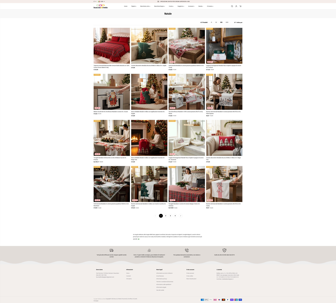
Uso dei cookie (160, 290)
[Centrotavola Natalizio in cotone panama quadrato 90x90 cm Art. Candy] (187, 46)
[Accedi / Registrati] (236, 6)
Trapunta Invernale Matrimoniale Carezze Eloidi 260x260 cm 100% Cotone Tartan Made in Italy (111, 66)
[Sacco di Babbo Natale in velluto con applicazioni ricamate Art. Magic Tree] (149, 138)
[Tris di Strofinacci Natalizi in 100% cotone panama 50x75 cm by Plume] (187, 92)
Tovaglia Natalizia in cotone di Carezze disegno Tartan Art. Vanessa (184, 204)
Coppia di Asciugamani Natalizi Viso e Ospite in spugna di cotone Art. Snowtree (186, 158)
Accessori (191, 6)
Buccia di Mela (102, 298)
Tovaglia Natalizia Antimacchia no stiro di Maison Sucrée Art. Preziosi (110, 158)
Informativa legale (161, 287)
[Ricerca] (232, 6)
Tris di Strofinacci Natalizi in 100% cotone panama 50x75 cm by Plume (186, 112)
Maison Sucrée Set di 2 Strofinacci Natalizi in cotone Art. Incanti (111, 111)
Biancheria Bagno (159, 6)
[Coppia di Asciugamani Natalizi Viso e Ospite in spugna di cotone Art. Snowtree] (187, 138)
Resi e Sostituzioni (191, 278)
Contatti (128, 276)
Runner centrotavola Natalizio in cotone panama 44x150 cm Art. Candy (223, 204)
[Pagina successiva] (181, 216)
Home (125, 6)
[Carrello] (240, 6)
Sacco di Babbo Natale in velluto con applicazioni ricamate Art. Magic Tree (148, 158)
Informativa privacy (161, 278)
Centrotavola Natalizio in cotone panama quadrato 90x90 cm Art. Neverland (111, 204)
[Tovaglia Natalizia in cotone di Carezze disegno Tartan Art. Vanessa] (187, 184)
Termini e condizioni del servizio (164, 281)
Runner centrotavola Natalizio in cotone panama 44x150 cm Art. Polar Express (223, 112)
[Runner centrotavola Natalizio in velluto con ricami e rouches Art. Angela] (149, 184)
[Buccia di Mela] (101, 6)
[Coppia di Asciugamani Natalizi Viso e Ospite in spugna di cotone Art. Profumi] (224, 46)
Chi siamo (210, 6)
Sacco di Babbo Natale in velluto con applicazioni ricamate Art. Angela (148, 112)
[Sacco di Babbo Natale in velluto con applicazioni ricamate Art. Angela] (149, 92)
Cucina (171, 6)
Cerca (127, 273)
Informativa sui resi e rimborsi (164, 273)
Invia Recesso (160, 276)
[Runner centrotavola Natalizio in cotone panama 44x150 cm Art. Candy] (224, 184)
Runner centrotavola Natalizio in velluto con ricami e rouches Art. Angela (148, 204)
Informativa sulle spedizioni (163, 284)
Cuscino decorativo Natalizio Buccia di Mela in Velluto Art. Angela (148, 65)
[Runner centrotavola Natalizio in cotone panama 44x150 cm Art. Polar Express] (224, 92)
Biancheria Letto (145, 6)
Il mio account (190, 273)
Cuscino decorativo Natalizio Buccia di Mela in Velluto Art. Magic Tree (223, 158)
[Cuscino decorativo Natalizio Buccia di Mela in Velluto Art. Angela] (149, 46)
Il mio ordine (189, 276)
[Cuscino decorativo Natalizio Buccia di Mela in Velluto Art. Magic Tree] (224, 138)
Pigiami (133, 6)
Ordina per (239, 22)
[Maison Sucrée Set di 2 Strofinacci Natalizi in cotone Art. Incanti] (112, 92)
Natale (200, 6)
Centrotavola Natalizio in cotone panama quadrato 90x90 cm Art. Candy (186, 66)
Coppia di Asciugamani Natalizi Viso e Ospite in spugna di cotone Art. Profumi (223, 66)
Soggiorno (180, 6)
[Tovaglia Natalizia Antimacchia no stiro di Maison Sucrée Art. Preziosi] (112, 138)
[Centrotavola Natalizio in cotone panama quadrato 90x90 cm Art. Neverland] (112, 184)
